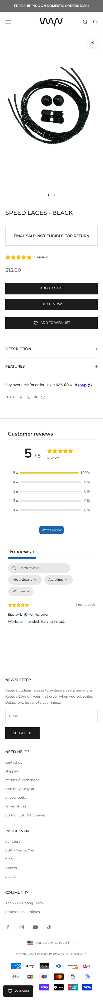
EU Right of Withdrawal (25, 815)
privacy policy (16, 797)
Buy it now (51, 304)
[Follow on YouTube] (35, 927)
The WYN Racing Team (24, 903)
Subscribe (22, 733)
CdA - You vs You (19, 850)
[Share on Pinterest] (36, 397)
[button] (51, 473)
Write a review (51, 530)
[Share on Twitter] (28, 397)
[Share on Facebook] (21, 397)
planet (10, 876)
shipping (12, 771)
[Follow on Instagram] (21, 927)
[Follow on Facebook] (8, 927)
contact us (13, 762)
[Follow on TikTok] (49, 927)
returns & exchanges (22, 779)
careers (11, 867)
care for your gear (19, 788)
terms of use (15, 806)
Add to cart (51, 288)
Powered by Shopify (70, 954)
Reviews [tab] (22, 551)
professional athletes (22, 911)
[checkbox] (20, 591)
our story (12, 841)
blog (9, 859)
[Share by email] (43, 397)
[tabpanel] (51, 609)
